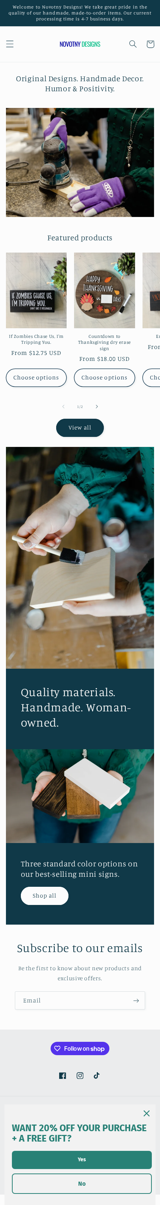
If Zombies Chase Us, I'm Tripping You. (36, 339)
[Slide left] (63, 407)
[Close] (147, 1113)
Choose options (36, 377)
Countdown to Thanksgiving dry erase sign (104, 342)
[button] (9, 44)
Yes (82, 1159)
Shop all (45, 895)
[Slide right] (97, 407)
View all (80, 427)
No (82, 1183)
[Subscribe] (136, 1000)
